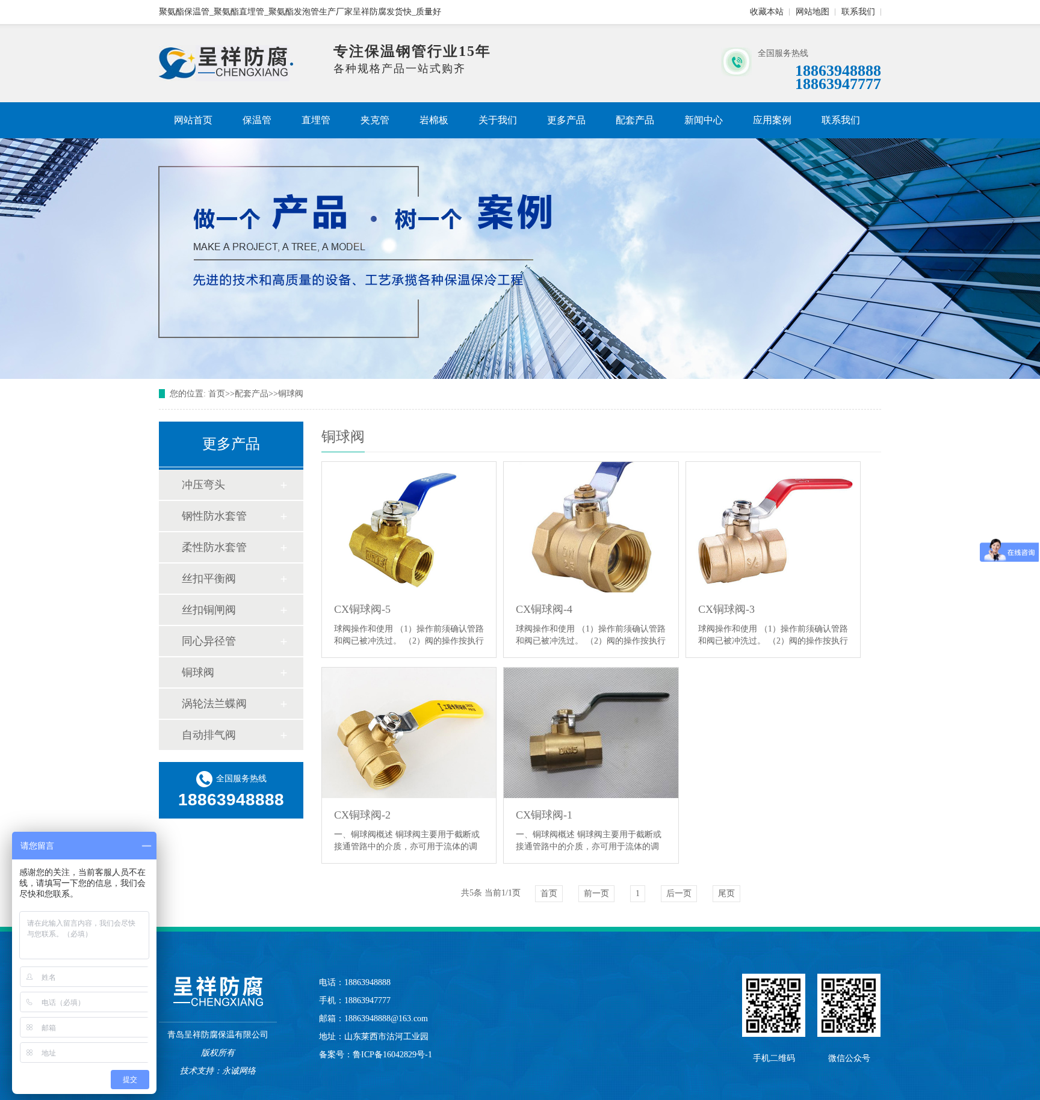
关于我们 (497, 120)
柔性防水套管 (214, 547)
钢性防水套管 (214, 516)
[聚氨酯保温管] (226, 78)
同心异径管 (209, 641)
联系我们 (858, 11)
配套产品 (635, 120)
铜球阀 (290, 393)
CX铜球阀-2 (362, 815)
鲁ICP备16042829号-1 (392, 1054)
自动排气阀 (209, 735)
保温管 (257, 120)
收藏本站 (767, 11)
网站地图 (812, 11)
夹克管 (375, 120)
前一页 (596, 893)
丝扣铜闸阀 (209, 610)
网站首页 (193, 120)
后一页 (679, 893)
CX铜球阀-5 (362, 609)
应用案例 (772, 120)
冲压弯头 (203, 485)
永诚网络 (239, 1070)
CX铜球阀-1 (544, 815)
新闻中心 (703, 120)
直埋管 (316, 120)
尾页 (726, 893)
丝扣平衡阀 (209, 579)
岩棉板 (433, 120)
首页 (216, 393)
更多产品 (566, 120)
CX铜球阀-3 (726, 609)
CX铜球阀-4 (544, 609)
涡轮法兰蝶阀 (214, 704)
